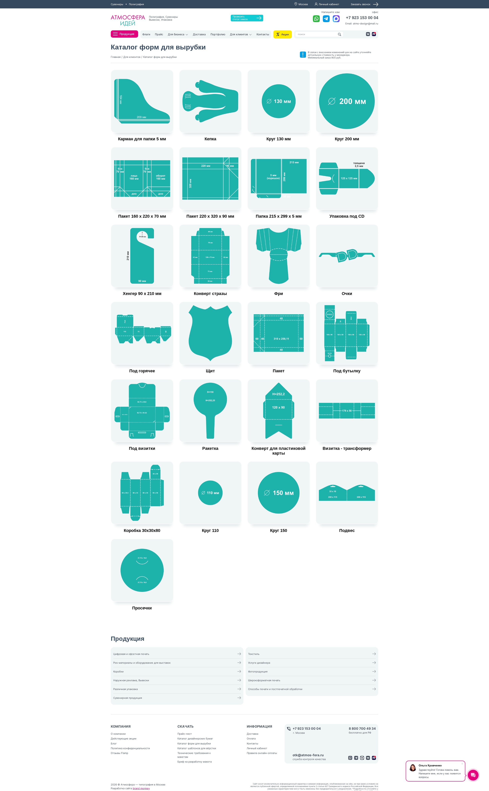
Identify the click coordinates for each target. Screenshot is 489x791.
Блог (114, 743)
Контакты (263, 34)
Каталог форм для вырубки (194, 743)
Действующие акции (123, 738)
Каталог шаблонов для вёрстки (196, 748)
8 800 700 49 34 (362, 728)
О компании (118, 733)
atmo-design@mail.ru (365, 24)
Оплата (251, 738)
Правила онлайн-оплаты (262, 753)
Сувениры (117, 4)
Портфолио (217, 34)
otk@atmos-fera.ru (308, 755)
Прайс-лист (184, 733)
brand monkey (141, 788)
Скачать (185, 726)
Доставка (199, 34)
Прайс (159, 34)
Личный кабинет (329, 4)
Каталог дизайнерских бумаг (195, 738)
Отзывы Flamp (119, 753)
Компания (121, 726)
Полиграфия (136, 4)
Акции (285, 34)
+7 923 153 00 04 (359, 18)
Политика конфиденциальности (130, 748)
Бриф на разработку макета (194, 761)
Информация (259, 726)
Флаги (146, 34)
